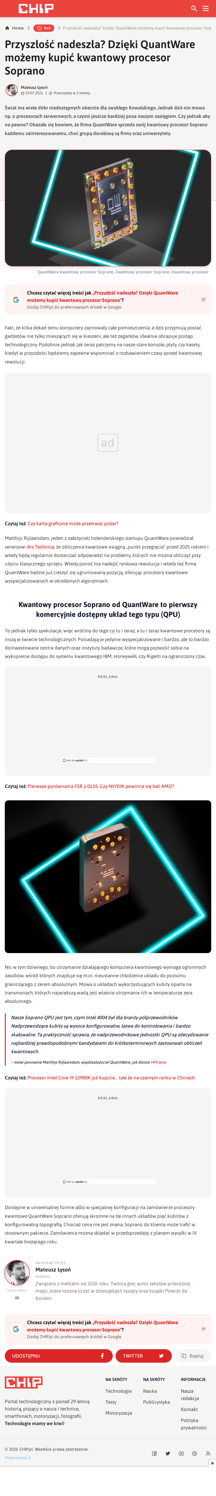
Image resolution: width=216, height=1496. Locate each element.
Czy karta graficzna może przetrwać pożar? (73, 523)
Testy (110, 1402)
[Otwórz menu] (205, 8)
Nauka (150, 1391)
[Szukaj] (194, 9)
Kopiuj (197, 1356)
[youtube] (17, 1297)
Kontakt (189, 1409)
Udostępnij (26, 1356)
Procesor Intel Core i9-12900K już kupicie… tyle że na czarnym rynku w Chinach (111, 1078)
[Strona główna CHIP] (36, 9)
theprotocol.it (18, 1457)
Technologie (118, 1391)
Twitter (133, 1356)
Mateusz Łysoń (34, 87)
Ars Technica (40, 547)
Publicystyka (156, 1402)
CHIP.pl (26, 1449)
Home (18, 28)
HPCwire (158, 1062)
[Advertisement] (108, 718)
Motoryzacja (118, 1413)
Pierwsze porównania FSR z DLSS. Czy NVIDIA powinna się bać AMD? (101, 786)
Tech (47, 28)
